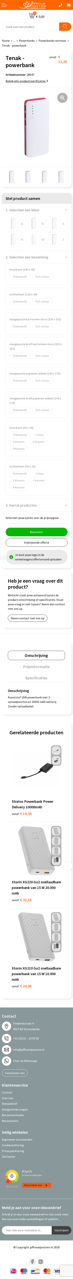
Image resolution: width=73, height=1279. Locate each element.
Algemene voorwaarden (17, 1139)
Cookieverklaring (13, 1145)
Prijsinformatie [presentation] (36, 666)
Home (6, 40)
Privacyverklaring (13, 1151)
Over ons (7, 1098)
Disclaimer (9, 1156)
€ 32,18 (21, 899)
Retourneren (10, 1121)
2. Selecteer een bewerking (27, 257)
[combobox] (30, 26)
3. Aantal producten (21, 505)
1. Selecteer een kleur (22, 210)
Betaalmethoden (13, 1115)
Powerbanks (27, 40)
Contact (7, 1092)
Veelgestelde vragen (15, 1109)
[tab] (36, 655)
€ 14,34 (21, 813)
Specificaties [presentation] (36, 677)
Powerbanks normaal (52, 40)
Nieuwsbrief (9, 1103)
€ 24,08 (21, 986)
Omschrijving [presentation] (36, 655)
